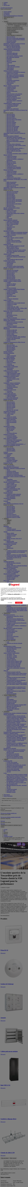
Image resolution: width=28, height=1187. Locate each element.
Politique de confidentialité (14, 594)
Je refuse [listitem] (10, 602)
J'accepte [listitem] (19, 602)
